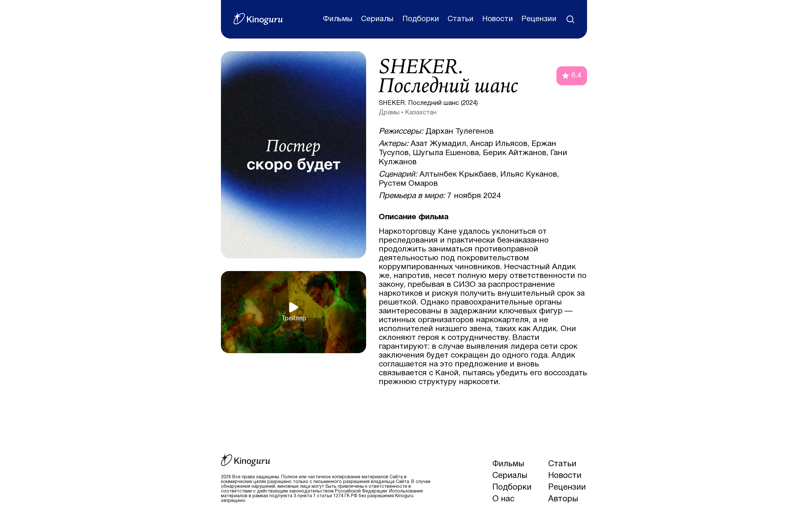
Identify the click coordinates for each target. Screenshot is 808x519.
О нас (503, 499)
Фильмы (338, 19)
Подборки (420, 19)
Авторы (563, 499)
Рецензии (538, 19)
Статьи (460, 19)
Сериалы (377, 19)
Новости (497, 19)
